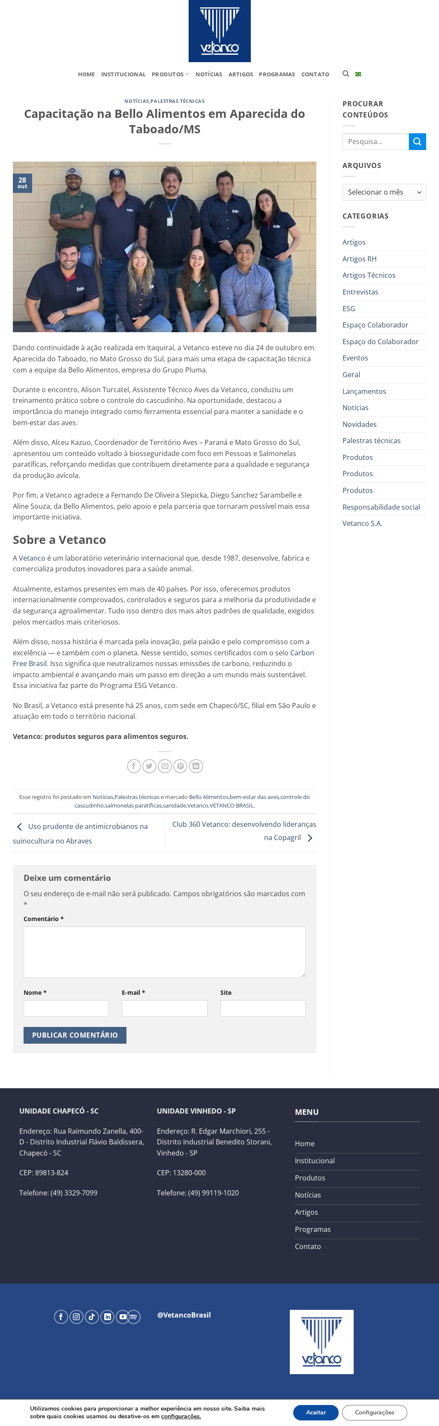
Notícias (209, 74)
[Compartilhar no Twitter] (149, 766)
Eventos (355, 358)
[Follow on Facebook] (61, 1317)
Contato (315, 74)
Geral (351, 374)
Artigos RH (360, 259)
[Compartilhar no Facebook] (134, 766)
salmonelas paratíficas (133, 805)
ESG (349, 308)
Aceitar (316, 1412)
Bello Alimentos (209, 797)
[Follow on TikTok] (92, 1317)
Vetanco (32, 558)
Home (86, 74)
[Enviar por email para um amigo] (165, 766)
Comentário (44, 919)
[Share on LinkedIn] (196, 766)
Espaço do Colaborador (381, 341)
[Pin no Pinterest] (180, 766)
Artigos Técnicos (369, 275)
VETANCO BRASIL (232, 805)
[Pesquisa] (346, 74)
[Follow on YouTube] (123, 1317)
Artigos (241, 74)
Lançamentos (364, 391)
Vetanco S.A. (362, 523)
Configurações (374, 1412)
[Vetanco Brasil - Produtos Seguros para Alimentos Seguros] (219, 31)
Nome (35, 992)
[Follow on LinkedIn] (107, 1317)
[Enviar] (417, 141)
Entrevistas (361, 292)
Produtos (167, 74)
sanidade (174, 805)
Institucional (123, 74)
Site (226, 992)
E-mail (133, 992)
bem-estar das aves (254, 797)
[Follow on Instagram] (76, 1317)
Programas (277, 74)
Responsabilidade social (381, 507)
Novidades (360, 424)
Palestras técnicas (177, 101)
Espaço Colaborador (376, 325)
